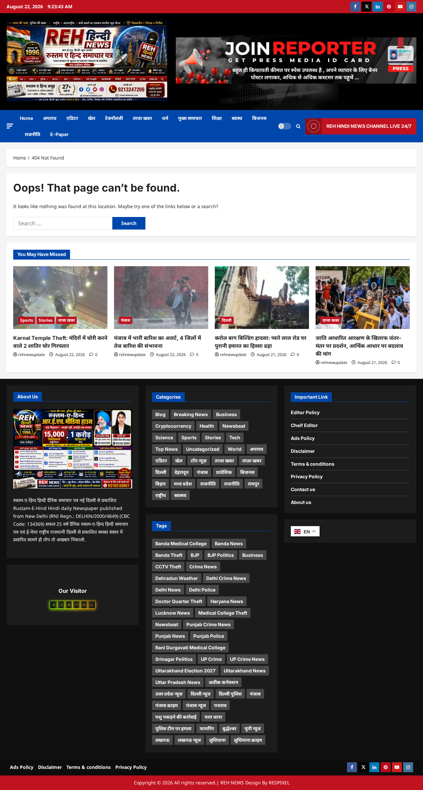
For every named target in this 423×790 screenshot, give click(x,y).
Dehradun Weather (176, 578)
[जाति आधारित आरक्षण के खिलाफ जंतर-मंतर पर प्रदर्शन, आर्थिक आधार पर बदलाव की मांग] (363, 297)
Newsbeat (233, 426)
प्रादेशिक (224, 472)
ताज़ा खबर (251, 460)
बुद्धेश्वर (229, 728)
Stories (46, 320)
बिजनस (259, 118)
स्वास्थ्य (180, 495)
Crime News (203, 566)
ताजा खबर (142, 118)
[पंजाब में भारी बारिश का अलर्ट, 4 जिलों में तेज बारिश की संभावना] (161, 297)
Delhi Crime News (226, 578)
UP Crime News (247, 659)
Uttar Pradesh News (177, 682)
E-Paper (59, 134)
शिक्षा (217, 118)
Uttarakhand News (245, 670)
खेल (91, 118)
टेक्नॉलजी (114, 118)
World (235, 449)
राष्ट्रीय (160, 495)
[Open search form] (298, 126)
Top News (166, 449)
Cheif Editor (304, 425)
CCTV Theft (168, 566)
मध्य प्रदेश (183, 483)
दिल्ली (227, 320)
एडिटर (72, 118)
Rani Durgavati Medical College (190, 647)
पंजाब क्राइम (166, 705)
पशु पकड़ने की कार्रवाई (175, 717)
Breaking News (191, 414)
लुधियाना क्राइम (248, 740)
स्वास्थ (237, 118)
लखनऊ (162, 740)
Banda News (229, 543)
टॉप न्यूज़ (199, 460)
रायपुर (253, 483)
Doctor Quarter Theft (178, 601)
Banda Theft (168, 555)
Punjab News (170, 636)
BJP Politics (221, 555)
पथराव (220, 705)
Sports (26, 320)
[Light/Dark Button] (284, 126)
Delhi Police (202, 589)
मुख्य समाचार (190, 118)
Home (26, 118)
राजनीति (32, 134)
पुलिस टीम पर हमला (173, 728)
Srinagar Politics (174, 659)
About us (301, 502)
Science (164, 437)
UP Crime (211, 659)
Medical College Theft (222, 613)
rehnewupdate (31, 354)
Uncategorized (202, 449)
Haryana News (227, 601)
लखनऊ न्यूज (189, 740)
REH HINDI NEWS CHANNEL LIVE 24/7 (369, 126)
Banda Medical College (181, 543)
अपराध (50, 118)
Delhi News (168, 589)
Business (226, 414)
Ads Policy (303, 438)
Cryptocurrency (173, 426)
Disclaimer (303, 451)
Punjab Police (208, 636)
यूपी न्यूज (253, 728)
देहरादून (181, 472)
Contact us (303, 489)
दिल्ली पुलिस (230, 694)
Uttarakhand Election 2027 (185, 670)
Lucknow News (172, 613)
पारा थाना (213, 717)
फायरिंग (207, 728)
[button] (10, 126)
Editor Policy (305, 412)
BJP (195, 555)
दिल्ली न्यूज (201, 694)
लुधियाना (217, 740)
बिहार (160, 483)
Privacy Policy (307, 476)
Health (207, 426)
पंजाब (125, 320)
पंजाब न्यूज (196, 705)
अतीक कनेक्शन (223, 682)
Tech (234, 437)
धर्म (165, 118)
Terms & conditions (312, 464)
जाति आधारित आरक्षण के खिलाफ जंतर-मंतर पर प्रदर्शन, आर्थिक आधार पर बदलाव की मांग (359, 346)
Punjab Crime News (208, 624)
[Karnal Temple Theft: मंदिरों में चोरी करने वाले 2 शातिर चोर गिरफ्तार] (60, 297)
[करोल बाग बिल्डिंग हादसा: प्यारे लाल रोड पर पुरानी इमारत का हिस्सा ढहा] (262, 297)
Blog (160, 414)
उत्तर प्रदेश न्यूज (168, 694)
